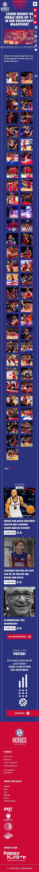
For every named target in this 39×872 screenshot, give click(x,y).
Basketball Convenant (9, 801)
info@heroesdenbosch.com (10, 766)
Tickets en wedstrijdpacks (35, 10)
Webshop (35, 22)
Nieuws (6, 789)
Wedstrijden (7, 795)
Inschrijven (19, 713)
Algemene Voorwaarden (26, 868)
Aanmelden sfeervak (35, 16)
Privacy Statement (14, 868)
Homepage (7, 786)
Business (6, 798)
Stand (5, 792)
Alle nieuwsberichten (18, 636)
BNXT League (14, 468)
